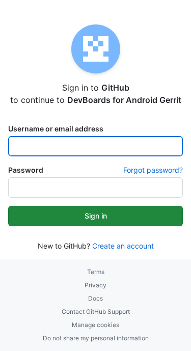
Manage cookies (95, 325)
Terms (95, 272)
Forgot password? (153, 170)
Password (25, 170)
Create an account (123, 245)
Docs (95, 298)
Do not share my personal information (96, 338)
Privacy (95, 285)
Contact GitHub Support (96, 311)
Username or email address (55, 128)
